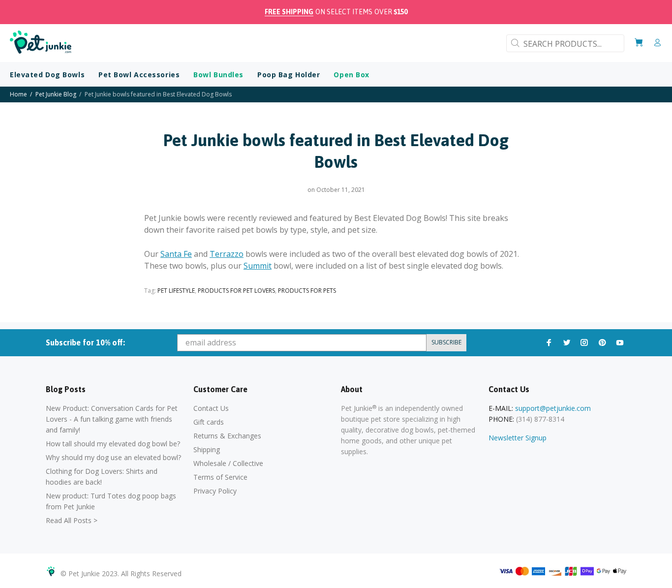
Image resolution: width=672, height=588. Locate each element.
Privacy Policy (215, 490)
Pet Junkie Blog (55, 94)
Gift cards (208, 422)
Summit (258, 265)
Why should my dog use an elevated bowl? (113, 457)
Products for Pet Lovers (236, 290)
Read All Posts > (71, 520)
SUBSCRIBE (446, 342)
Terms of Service (220, 477)
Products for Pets (307, 290)
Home (18, 94)
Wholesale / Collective (228, 463)
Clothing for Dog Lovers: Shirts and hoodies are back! (101, 476)
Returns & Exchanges (227, 435)
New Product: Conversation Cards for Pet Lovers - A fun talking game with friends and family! (112, 418)
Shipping (206, 449)
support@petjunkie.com (553, 408)
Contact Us (211, 408)
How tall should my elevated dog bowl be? (113, 443)
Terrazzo (227, 253)
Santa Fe (176, 253)
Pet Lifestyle (176, 290)
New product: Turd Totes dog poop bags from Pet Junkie (111, 501)
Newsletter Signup (518, 437)
